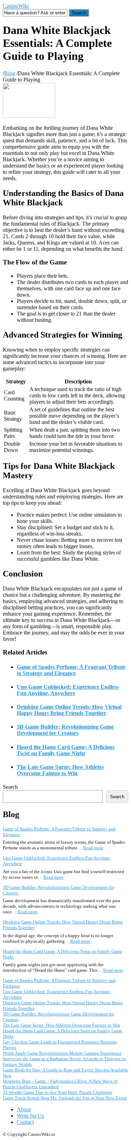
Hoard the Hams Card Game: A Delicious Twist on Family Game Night (66, 750)
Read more (93, 847)
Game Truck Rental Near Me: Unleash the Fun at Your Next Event (65, 1097)
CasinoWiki (16, 6)
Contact (25, 1122)
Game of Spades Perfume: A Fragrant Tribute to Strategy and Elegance (71, 670)
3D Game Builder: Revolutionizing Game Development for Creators (65, 730)
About (24, 1109)
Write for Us (30, 1116)
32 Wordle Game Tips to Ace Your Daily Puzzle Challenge (57, 1092)
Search (10, 787)
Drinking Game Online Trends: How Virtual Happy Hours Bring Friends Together (69, 710)
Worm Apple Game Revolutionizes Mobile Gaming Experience (62, 1053)
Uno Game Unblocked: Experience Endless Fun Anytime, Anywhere (68, 690)
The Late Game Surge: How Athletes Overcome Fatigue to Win (60, 770)
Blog (9, 73)
